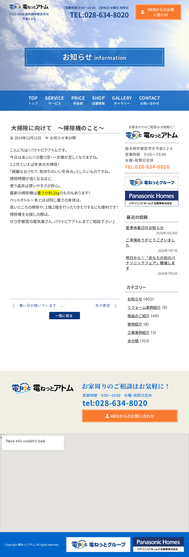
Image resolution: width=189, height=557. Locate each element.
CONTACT (149, 100)
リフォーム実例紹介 (144, 307)
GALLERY (122, 100)
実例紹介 (134, 324)
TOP (33, 100)
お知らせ (57, 137)
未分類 (70, 137)
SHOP (98, 100)
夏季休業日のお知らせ (145, 227)
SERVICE (54, 100)
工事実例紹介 (138, 332)
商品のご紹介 (138, 315)
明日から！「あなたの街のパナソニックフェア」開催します (150, 263)
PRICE (78, 100)
